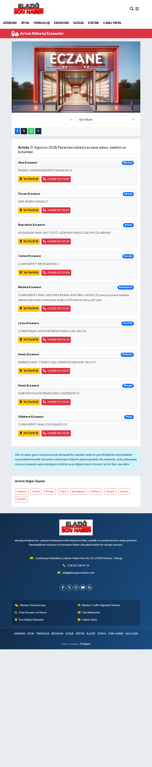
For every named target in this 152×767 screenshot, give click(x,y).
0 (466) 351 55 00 (58, 433)
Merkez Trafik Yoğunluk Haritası (101, 605)
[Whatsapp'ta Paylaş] (31, 131)
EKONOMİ (61, 23)
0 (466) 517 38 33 (58, 210)
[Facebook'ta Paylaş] (17, 131)
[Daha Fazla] (38, 131)
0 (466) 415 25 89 (59, 272)
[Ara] (132, 9)
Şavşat (124, 491)
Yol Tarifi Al (31, 179)
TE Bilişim (85, 644)
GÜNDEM (9, 23)
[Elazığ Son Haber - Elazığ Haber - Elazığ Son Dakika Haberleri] (28, 9)
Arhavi (36, 491)
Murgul (110, 491)
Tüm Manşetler (91, 612)
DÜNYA (102, 633)
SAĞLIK (78, 23)
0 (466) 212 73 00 (58, 179)
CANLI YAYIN (112, 23)
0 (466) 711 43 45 (58, 402)
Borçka (50, 491)
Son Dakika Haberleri (31, 619)
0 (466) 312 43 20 (58, 241)
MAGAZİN (131, 633)
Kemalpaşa (78, 491)
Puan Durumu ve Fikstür (33, 612)
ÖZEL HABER (115, 633)
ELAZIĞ (91, 633)
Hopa (63, 491)
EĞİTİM (93, 23)
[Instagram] (76, 588)
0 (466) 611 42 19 (58, 370)
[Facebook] (63, 588)
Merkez (95, 491)
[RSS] (89, 588)
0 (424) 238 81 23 (78, 565)
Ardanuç (21, 491)
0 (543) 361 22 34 (58, 308)
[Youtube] (83, 588)
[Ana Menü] (137, 9)
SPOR (25, 23)
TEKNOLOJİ (41, 23)
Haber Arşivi (89, 619)
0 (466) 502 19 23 (58, 339)
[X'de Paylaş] (24, 131)
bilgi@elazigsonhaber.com (78, 572)
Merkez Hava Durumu (33, 605)
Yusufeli (21, 499)
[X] (69, 588)
